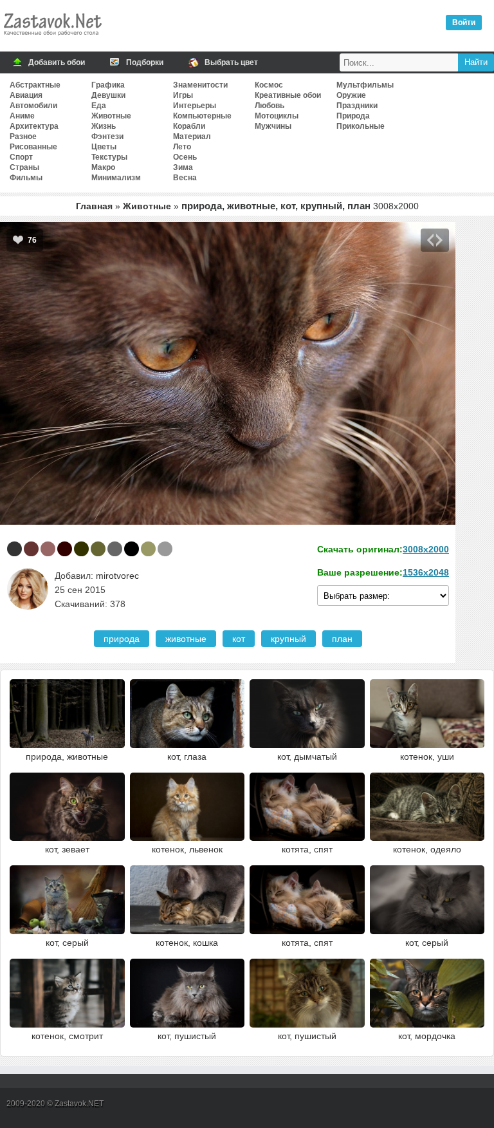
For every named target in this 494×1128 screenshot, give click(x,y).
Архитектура (34, 126)
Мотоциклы (276, 115)
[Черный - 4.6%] (131, 548)
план (342, 639)
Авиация (26, 95)
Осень (185, 157)
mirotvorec (117, 575)
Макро (103, 167)
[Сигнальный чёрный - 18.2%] (14, 548)
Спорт (21, 157)
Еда (98, 105)
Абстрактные (35, 84)
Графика (108, 84)
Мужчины (273, 126)
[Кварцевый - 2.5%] (165, 548)
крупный (288, 639)
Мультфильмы (365, 84)
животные (185, 639)
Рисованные (33, 146)
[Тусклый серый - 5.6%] (114, 548)
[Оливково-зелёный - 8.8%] (81, 548)
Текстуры (109, 157)
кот (238, 639)
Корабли (189, 126)
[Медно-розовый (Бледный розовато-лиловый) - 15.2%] (48, 548)
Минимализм (116, 177)
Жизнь (103, 126)
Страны (24, 167)
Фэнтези (107, 136)
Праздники (357, 105)
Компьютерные (202, 115)
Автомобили (33, 105)
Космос (269, 84)
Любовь (269, 105)
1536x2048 (426, 572)
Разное (23, 136)
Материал (192, 136)
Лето (182, 146)
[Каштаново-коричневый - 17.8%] (31, 548)
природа (122, 639)
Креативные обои (288, 95)
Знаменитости (200, 84)
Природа (353, 115)
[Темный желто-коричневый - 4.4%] (148, 548)
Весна (185, 177)
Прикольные (360, 126)
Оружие (351, 95)
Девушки (108, 95)
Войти (463, 22)
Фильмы (26, 177)
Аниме (22, 115)
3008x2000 (426, 549)
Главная (94, 206)
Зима (183, 167)
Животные (111, 115)
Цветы (103, 146)
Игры (183, 95)
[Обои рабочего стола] (52, 38)
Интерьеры (194, 105)
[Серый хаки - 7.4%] (98, 548)
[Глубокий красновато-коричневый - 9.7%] (64, 548)
